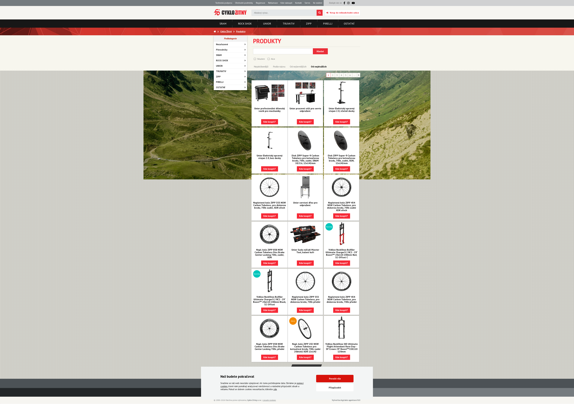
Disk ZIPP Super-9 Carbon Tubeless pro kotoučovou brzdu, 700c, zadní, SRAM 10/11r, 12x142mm (305, 159)
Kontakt (298, 2)
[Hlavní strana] (215, 31)
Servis (307, 2)
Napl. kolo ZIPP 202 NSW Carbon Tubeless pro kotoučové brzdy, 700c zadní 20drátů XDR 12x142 (305, 347)
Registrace (260, 2)
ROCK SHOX (222, 60)
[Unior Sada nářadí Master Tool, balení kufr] (305, 234)
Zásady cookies (269, 400)
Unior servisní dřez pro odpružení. (305, 204)
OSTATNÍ (220, 87)
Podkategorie (230, 38)
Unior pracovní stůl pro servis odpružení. (305, 109)
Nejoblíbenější (261, 66)
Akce (273, 59)
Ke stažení (317, 2)
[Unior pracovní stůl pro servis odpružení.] (305, 93)
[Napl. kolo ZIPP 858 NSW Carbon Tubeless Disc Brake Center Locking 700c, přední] (270, 328)
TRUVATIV (221, 71)
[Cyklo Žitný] (230, 12)
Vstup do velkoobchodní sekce (344, 12)
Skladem (261, 59)
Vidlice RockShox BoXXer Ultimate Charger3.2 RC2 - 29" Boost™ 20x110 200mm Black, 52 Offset (269, 300)
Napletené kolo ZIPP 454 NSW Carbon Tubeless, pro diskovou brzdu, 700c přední (342, 299)
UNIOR (219, 65)
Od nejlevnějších (298, 66)
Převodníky (221, 49)
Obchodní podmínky (244, 2)
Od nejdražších (319, 66)
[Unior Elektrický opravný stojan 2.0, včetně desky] (341, 93)
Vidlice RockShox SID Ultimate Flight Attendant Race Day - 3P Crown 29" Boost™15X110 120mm (341, 347)
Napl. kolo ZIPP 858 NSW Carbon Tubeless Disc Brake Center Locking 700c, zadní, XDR (269, 253)
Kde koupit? (269, 121)
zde (275, 389)
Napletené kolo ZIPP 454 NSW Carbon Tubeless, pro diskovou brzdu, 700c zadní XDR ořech (341, 206)
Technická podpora (223, 2)
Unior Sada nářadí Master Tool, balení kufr (305, 251)
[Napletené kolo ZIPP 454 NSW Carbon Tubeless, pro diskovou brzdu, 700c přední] (341, 281)
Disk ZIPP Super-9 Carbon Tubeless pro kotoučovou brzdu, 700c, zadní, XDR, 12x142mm (341, 159)
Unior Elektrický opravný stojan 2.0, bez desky (270, 157)
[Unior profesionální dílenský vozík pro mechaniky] (270, 93)
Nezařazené (222, 44)
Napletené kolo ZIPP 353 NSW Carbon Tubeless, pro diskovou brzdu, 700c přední (305, 299)
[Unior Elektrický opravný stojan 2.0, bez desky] (270, 140)
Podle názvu (279, 66)
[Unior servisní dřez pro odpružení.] (305, 187)
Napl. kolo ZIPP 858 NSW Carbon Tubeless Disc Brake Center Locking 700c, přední (269, 346)
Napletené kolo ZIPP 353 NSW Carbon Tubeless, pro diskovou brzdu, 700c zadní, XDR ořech (269, 205)
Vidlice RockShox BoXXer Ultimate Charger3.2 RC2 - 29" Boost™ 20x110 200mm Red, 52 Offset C (342, 253)
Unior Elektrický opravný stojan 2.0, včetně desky (342, 109)
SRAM (219, 55)
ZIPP (218, 76)
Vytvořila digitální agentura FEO (346, 400)
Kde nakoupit (286, 2)
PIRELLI (219, 82)
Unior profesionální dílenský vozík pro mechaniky (269, 109)
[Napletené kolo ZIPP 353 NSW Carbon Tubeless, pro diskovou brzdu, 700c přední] (305, 281)
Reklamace (273, 2)
